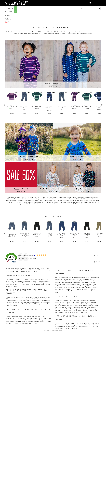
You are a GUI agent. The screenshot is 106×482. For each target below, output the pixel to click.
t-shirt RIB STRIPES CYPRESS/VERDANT (86, 105)
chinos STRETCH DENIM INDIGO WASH (24, 105)
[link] (53, 258)
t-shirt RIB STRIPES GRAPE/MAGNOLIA (11, 105)
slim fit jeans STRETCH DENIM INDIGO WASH (61, 105)
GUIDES (7, 15)
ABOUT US (8, 19)
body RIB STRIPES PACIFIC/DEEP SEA (99, 105)
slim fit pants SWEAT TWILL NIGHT (86, 234)
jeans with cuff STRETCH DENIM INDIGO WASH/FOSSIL (12, 235)
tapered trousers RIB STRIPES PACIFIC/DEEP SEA (49, 106)
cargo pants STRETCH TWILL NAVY (61, 234)
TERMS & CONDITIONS (11, 16)
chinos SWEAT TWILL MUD (99, 234)
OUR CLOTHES (9, 8)
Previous (4, 105)
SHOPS (7, 18)
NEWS (7, 14)
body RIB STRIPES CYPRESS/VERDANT (36, 105)
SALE (6, 22)
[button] (94, 3)
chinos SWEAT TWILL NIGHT (36, 234)
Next (102, 105)
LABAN (7, 21)
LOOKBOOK (8, 11)
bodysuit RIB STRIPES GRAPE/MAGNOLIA (74, 105)
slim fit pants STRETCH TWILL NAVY (74, 234)
